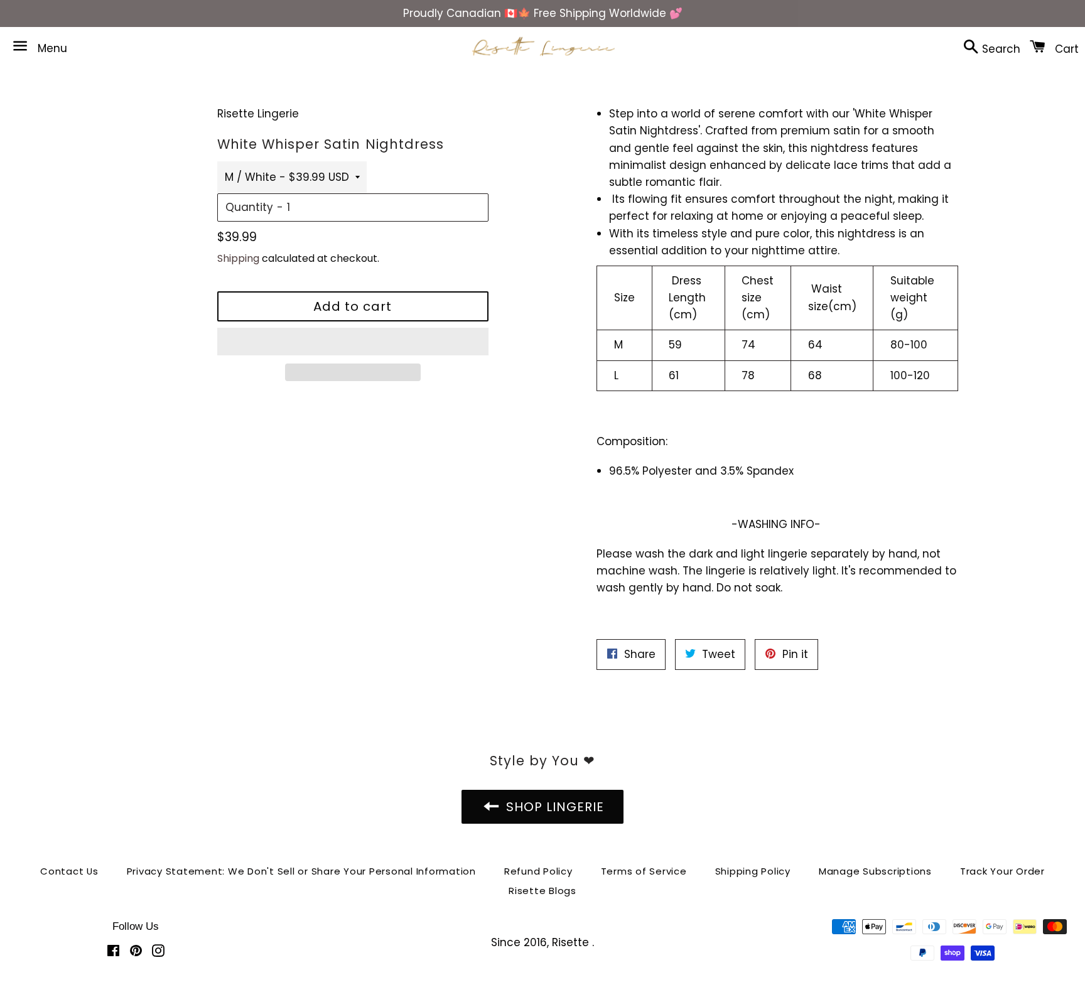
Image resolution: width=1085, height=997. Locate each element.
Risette (572, 942)
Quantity (249, 207)
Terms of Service (644, 871)
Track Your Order (1002, 871)
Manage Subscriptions (875, 871)
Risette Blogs (542, 890)
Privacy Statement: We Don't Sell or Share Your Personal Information (301, 871)
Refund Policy (538, 871)
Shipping (238, 258)
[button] (353, 341)
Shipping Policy (753, 871)
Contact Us (69, 871)
